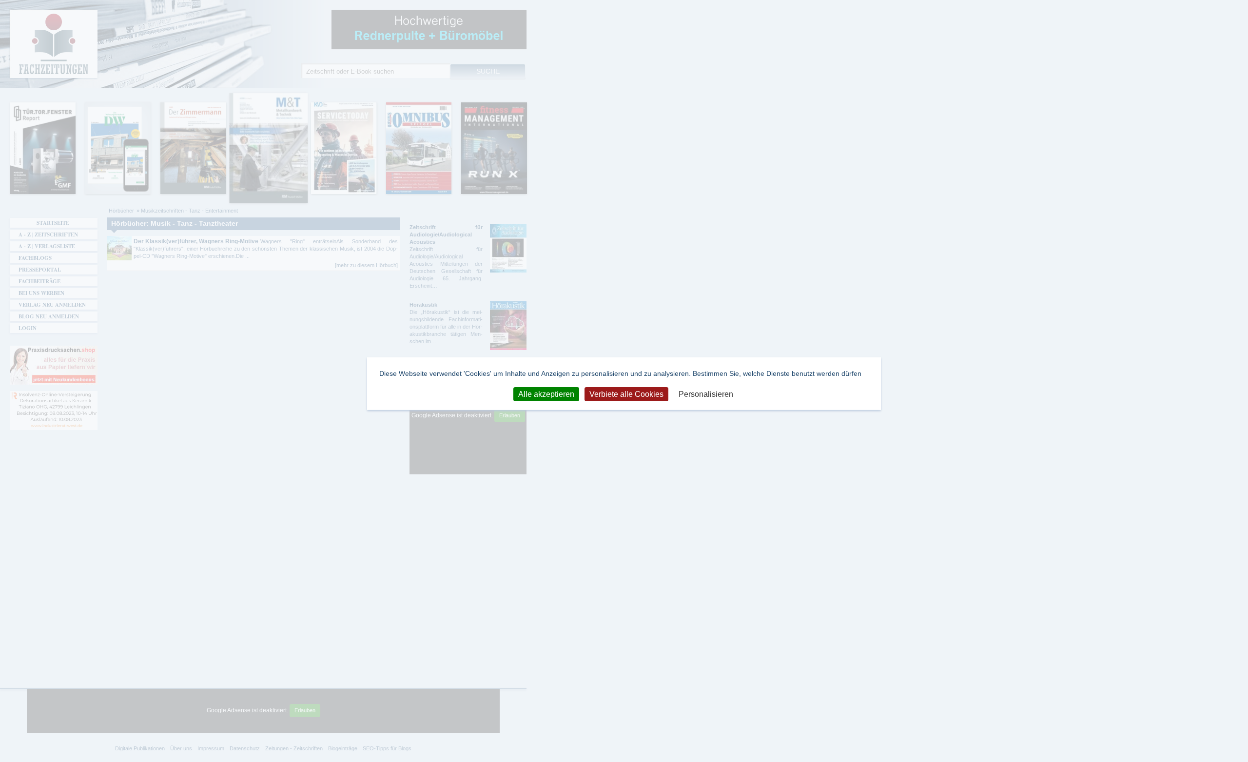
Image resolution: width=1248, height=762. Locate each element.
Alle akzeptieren (546, 394)
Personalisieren (706, 394)
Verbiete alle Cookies (626, 394)
